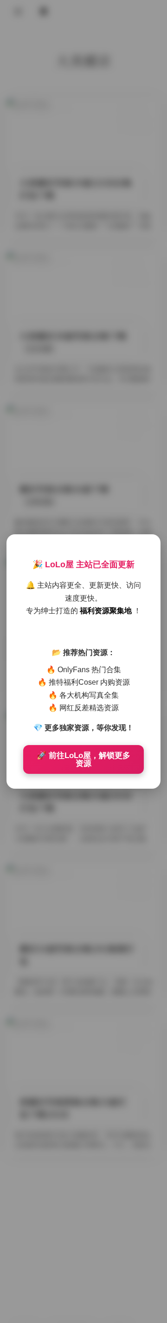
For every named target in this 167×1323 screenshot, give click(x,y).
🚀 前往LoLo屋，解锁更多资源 (83, 759)
